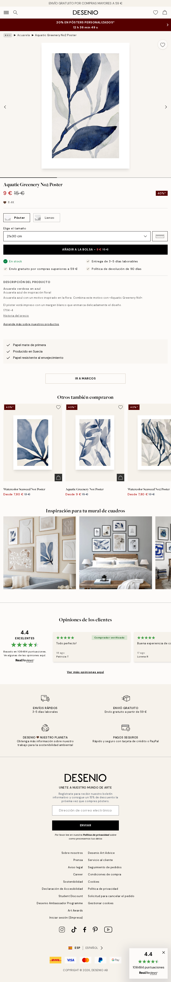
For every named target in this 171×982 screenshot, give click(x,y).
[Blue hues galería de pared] (39, 552)
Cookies (93, 881)
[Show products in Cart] (164, 13)
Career (78, 874)
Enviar (85, 825)
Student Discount (71, 896)
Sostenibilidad (73, 881)
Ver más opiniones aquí (85, 672)
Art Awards (75, 910)
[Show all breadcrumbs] (7, 35)
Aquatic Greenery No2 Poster (56, 35)
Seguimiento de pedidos (105, 867)
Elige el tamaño (14, 228)
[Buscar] (15, 13)
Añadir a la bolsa (85, 249)
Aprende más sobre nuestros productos (31, 324)
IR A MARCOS (85, 378)
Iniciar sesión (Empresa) (66, 917)
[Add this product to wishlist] (163, 44)
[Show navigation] (6, 13)
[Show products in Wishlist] (155, 13)
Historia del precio (16, 315)
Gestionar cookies (101, 903)
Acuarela (23, 35)
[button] (160, 236)
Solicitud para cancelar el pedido (111, 896)
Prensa (78, 860)
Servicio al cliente (100, 860)
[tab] (28, 176)
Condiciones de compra (104, 874)
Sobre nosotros (72, 853)
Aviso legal (75, 867)
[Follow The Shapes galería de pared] (115, 552)
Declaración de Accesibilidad (62, 889)
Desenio (98, 970)
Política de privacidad (96, 835)
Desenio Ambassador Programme (60, 903)
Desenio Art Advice (101, 853)
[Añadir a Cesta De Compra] (58, 477)
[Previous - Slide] (5, 107)
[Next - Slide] (166, 107)
